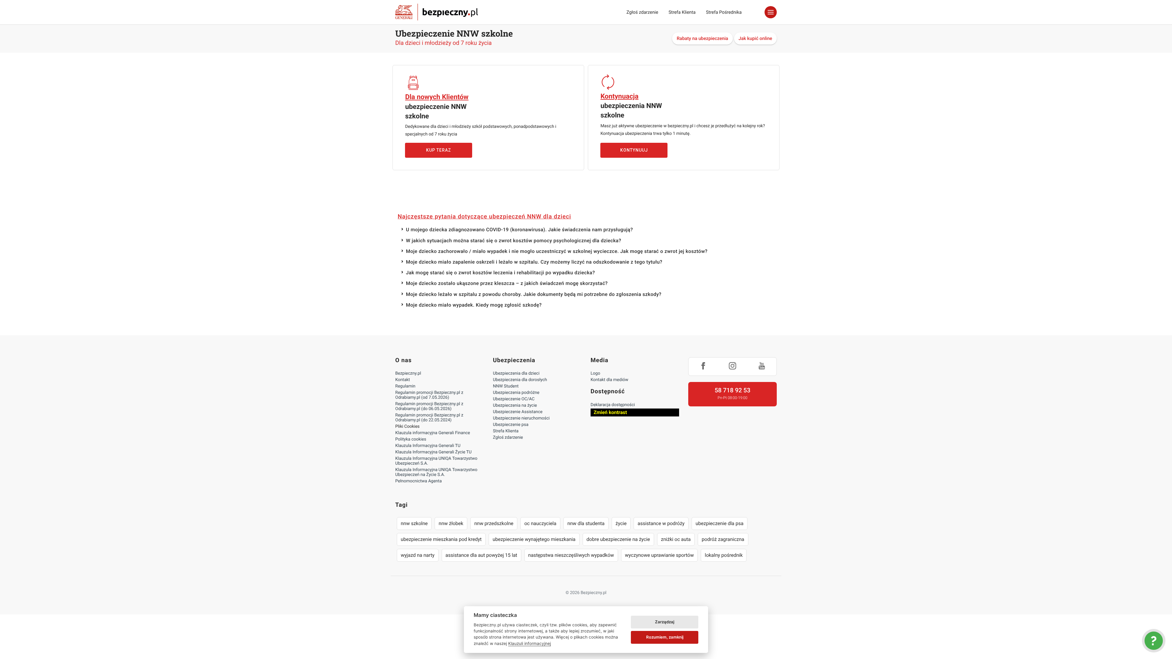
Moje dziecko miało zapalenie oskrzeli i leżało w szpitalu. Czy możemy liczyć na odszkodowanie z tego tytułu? (534, 262)
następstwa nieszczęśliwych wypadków (571, 555)
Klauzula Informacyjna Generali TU (427, 445)
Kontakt (402, 379)
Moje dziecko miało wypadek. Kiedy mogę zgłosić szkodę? (474, 305)
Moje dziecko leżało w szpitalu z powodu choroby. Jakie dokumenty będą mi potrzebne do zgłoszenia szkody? (533, 294)
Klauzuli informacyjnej (529, 643)
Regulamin (405, 386)
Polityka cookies (410, 439)
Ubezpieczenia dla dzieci (516, 373)
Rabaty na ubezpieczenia (702, 38)
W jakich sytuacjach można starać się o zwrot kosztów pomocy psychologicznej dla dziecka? (513, 240)
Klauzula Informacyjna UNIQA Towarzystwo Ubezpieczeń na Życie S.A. (436, 472)
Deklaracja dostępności (613, 404)
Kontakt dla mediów (609, 379)
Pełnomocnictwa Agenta (418, 481)
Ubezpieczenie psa (510, 424)
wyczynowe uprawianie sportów (659, 555)
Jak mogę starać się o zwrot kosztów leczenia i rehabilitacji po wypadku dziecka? (500, 272)
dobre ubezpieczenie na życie (618, 539)
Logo (595, 373)
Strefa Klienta (682, 12)
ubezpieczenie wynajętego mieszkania (534, 539)
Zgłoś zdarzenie (642, 12)
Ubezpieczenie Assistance (518, 411)
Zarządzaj (664, 621)
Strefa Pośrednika (724, 12)
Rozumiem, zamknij (664, 637)
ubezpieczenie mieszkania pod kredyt (441, 539)
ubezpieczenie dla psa (719, 523)
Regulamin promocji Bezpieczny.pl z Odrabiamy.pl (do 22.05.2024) (429, 418)
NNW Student (506, 386)
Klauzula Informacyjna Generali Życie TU (433, 452)
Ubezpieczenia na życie (515, 405)
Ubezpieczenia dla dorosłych (520, 379)
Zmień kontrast (610, 412)
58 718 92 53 (732, 390)
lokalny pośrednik (724, 555)
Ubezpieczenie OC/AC (513, 399)
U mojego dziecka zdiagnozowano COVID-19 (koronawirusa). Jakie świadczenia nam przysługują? (519, 229)
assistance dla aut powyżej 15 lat (481, 555)
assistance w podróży (661, 523)
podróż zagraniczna (723, 539)
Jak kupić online (755, 38)
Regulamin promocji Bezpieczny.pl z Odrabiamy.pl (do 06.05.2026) (429, 406)
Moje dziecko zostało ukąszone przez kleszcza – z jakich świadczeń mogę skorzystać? (507, 283)
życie (621, 523)
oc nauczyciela (540, 523)
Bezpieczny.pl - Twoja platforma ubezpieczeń (436, 12)
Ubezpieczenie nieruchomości (521, 418)
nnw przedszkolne (493, 523)
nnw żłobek (451, 523)
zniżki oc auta (676, 539)
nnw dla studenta (586, 523)
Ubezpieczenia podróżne (516, 392)
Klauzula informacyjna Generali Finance (432, 432)
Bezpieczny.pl (408, 373)
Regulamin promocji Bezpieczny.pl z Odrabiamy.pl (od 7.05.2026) (429, 395)
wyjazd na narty (418, 555)
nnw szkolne (414, 523)
